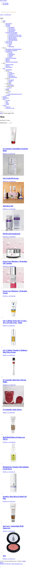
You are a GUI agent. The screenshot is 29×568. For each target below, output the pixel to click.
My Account (5, 3)
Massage (8, 65)
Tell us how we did (10, 108)
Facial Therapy (9, 41)
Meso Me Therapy (12, 37)
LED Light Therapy (12, 40)
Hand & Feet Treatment (11, 58)
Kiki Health (11, 85)
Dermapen (8, 24)
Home (4, 21)
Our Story (8, 100)
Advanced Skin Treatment (11, 32)
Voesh (9, 82)
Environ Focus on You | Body (15, 36)
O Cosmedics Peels (12, 33)
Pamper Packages (9, 64)
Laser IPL (8, 26)
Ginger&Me (11, 80)
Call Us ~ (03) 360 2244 (5, 14)
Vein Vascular (11, 28)
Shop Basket (5, 4)
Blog (7, 101)
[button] (0, 567)
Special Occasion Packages (12, 62)
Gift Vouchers (9, 69)
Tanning (7, 89)
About (4, 99)
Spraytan (8, 59)
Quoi (9, 91)
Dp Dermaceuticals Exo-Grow (15, 94)
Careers (7, 104)
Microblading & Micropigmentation (13, 49)
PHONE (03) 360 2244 (5, 563)
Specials (4, 96)
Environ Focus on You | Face (14, 35)
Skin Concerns (9, 42)
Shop (4, 68)
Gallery (7, 103)
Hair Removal (11, 31)
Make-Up (8, 60)
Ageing (10, 44)
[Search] (0, 110)
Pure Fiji (10, 81)
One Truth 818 (11, 76)
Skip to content (3, 0)
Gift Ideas (8, 95)
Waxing (10, 56)
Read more (13, 209)
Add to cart (12, 153)
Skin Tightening (12, 29)
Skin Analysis (9, 23)
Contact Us (8, 106)
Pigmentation (11, 27)
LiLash (10, 87)
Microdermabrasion (12, 38)
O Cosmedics (11, 73)
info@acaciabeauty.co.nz (17, 563)
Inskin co (10, 74)
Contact (4, 105)
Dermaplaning (11, 54)
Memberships (6, 97)
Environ (10, 72)
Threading (10, 55)
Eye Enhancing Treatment (11, 50)
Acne (9, 45)
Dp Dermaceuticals (12, 77)
